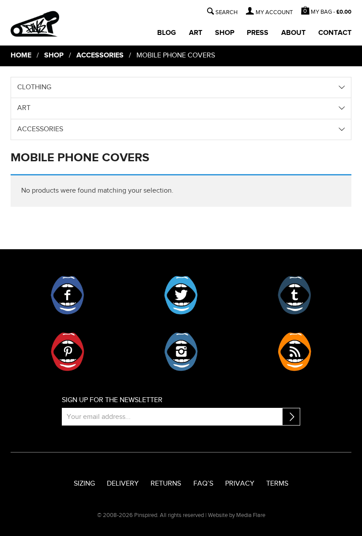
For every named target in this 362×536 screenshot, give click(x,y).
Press (257, 33)
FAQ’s (203, 483)
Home (21, 55)
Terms (277, 483)
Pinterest (67, 352)
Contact (334, 33)
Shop (224, 33)
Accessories (100, 55)
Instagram (181, 352)
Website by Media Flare (236, 515)
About (293, 33)
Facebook (67, 295)
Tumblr (294, 295)
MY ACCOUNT (274, 12)
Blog (166, 33)
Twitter (181, 295)
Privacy (239, 483)
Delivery (123, 483)
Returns (166, 483)
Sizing (84, 483)
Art (195, 33)
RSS (294, 352)
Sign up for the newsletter (112, 400)
